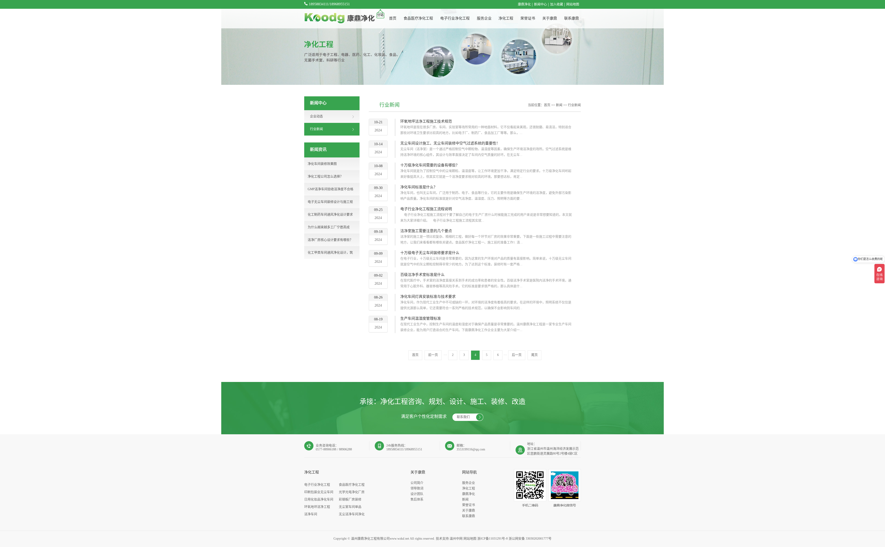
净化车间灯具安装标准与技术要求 (428, 297)
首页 (392, 19)
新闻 (559, 105)
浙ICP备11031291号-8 (492, 539)
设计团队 (416, 494)
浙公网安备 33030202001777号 (530, 539)
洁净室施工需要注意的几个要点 (426, 231)
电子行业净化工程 (455, 19)
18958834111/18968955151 (329, 4)
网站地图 (572, 4)
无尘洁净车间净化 (352, 514)
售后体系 (416, 499)
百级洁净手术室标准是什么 (422, 275)
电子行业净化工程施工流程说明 (426, 209)
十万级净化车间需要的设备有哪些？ (429, 165)
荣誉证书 (527, 19)
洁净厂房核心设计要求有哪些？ (330, 240)
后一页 (517, 355)
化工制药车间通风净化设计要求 (330, 214)
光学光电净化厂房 (352, 492)
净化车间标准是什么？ (418, 187)
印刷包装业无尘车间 (318, 492)
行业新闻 (574, 105)
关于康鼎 (549, 19)
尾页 (534, 355)
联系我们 (463, 417)
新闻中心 (540, 4)
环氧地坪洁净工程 (317, 507)
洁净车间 (310, 514)
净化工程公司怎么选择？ (325, 176)
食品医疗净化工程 (418, 19)
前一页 (433, 355)
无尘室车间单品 (350, 507)
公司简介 (416, 483)
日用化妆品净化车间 (318, 499)
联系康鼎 (571, 19)
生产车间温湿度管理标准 (420, 319)
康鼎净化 (524, 4)
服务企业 (484, 19)
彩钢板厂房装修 (350, 499)
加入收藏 (556, 4)
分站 (380, 15)
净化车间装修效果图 (322, 164)
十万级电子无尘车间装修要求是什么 (429, 253)
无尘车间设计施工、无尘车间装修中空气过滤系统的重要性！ (450, 143)
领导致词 (416, 488)
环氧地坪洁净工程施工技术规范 (426, 122)
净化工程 (506, 19)
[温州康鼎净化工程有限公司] (339, 19)
